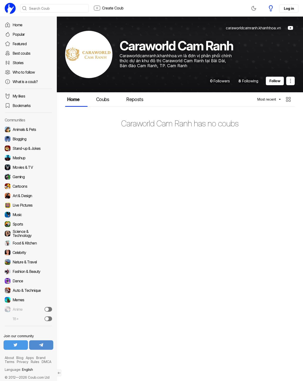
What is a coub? (25, 81)
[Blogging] (28, 139)
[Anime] (28, 309)
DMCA (46, 362)
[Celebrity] (28, 252)
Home (17, 24)
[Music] (28, 214)
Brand (40, 358)
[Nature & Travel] (28, 262)
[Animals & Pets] (28, 129)
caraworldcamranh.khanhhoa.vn (253, 28)
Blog (19, 358)
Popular (19, 34)
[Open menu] (290, 81)
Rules (35, 362)
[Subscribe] (48, 309)
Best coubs (22, 53)
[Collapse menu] (59, 373)
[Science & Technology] (28, 233)
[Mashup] (28, 158)
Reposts (134, 99)
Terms (9, 362)
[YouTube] (290, 28)
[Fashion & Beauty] (28, 271)
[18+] (48, 318)
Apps (30, 358)
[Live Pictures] (28, 205)
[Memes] (28, 300)
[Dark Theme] (254, 8)
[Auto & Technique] (28, 290)
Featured (20, 43)
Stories (18, 62)
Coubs (102, 99)
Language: (19, 370)
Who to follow (24, 72)
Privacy (22, 362)
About (9, 358)
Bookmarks (22, 105)
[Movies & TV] (28, 167)
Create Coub (113, 8)
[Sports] (28, 224)
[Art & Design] (28, 195)
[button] (289, 99)
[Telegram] (41, 345)
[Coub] (10, 8)
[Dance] (28, 281)
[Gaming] (28, 177)
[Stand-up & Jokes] (28, 148)
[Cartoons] (28, 186)
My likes (19, 96)
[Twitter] (16, 345)
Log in (289, 8)
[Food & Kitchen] (28, 243)
